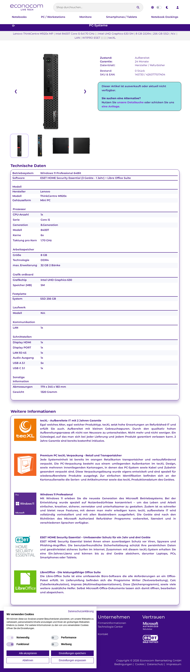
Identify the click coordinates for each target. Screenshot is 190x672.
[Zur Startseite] (26, 7)
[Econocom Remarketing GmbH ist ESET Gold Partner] (150, 638)
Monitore (85, 17)
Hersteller (141, 65)
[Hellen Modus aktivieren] (152, 7)
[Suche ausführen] (138, 7)
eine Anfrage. (111, 106)
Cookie (139, 664)
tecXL (44, 420)
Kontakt (103, 634)
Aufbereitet (142, 57)
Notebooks (19, 17)
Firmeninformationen (112, 623)
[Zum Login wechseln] (177, 7)
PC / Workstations (53, 17)
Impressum (173, 664)
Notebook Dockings (164, 17)
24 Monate (142, 61)
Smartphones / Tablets (121, 17)
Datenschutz (155, 664)
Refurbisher (157, 65)
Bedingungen (123, 664)
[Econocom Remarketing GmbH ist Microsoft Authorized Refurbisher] (150, 625)
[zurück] (13, 25)
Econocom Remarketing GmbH (160, 660)
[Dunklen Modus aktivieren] (167, 7)
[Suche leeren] (131, 7)
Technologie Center (110, 626)
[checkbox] (10, 637)
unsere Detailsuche (130, 102)
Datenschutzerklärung (81, 611)
